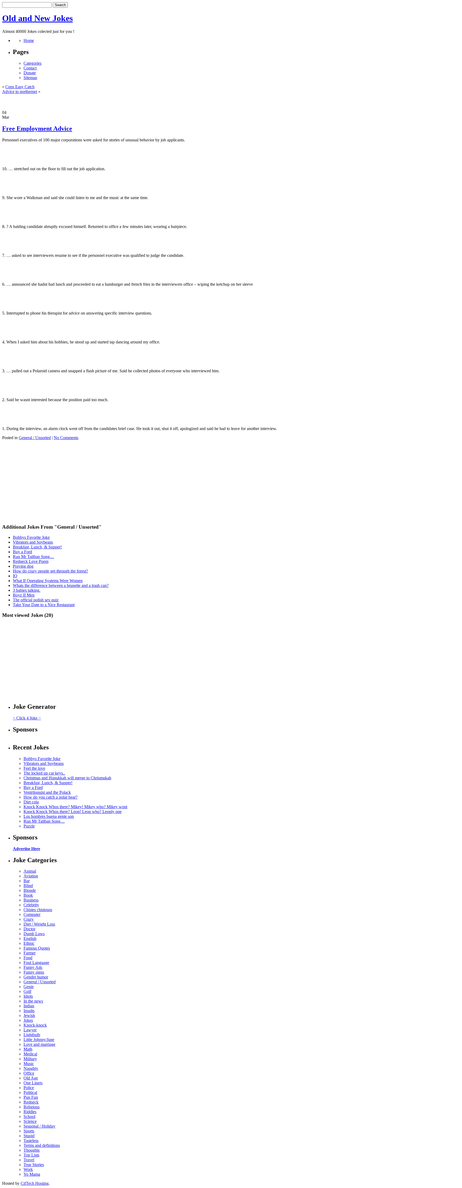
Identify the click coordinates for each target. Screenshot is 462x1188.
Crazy (29, 919)
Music (29, 1063)
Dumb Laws (34, 933)
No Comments (66, 437)
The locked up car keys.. (44, 773)
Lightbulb (32, 1034)
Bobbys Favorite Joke (31, 537)
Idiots (28, 996)
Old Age (31, 1078)
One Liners (33, 1083)
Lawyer (30, 1030)
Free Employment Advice (37, 128)
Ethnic (29, 943)
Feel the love (34, 768)
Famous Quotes (37, 948)
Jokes (28, 1020)
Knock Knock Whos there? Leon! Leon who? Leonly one (73, 811)
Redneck (31, 1102)
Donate (30, 73)
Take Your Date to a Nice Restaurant (44, 604)
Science (30, 1121)
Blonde (30, 890)
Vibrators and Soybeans (33, 542)
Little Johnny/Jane (39, 1039)
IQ (15, 576)
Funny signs (34, 972)
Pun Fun (31, 1097)
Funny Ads (33, 967)
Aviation (31, 876)
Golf (27, 991)
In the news (33, 1001)
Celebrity (31, 905)
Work (28, 1169)
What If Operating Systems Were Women (48, 580)
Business (31, 900)
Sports (29, 1131)
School (29, 1116)
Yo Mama (32, 1174)
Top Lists (31, 1155)
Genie (29, 986)
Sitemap (30, 77)
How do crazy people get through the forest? (50, 571)
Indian (29, 1006)
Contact (30, 68)
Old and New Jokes (37, 18)
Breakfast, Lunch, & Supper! (37, 547)
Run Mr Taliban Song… (33, 556)
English (30, 938)
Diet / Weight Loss (39, 924)
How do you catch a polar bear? (51, 797)
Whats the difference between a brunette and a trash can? (61, 585)
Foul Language (36, 962)
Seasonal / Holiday (39, 1126)
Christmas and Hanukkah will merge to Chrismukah (67, 778)
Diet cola (31, 802)
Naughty (31, 1068)
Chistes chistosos (38, 909)
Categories (32, 63)
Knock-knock (35, 1025)
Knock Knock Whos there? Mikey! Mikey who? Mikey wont (75, 806)
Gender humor (36, 977)
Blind (28, 885)
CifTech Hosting (35, 1183)
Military (30, 1059)
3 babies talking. (26, 590)
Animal (30, 871)
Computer (32, 914)
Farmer (30, 953)
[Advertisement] (231, 102)
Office (29, 1073)
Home (29, 40)
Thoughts (32, 1150)
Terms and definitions (42, 1145)
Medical (30, 1054)
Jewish (29, 1015)
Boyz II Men (23, 595)
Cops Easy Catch (19, 86)
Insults (29, 1010)
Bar (27, 881)
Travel (29, 1160)
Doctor (29, 929)
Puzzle (29, 826)
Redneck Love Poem (30, 561)
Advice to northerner (19, 91)
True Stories (34, 1164)
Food (28, 957)
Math (28, 1049)
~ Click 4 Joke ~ (27, 718)
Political (30, 1092)
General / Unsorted (35, 437)
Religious (32, 1107)
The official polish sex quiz (36, 600)
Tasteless (31, 1140)
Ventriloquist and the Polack (47, 792)
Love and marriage (39, 1044)
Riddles (30, 1111)
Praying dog (23, 566)
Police (29, 1087)
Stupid (29, 1135)
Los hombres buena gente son (49, 816)
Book (28, 895)
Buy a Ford (22, 552)
